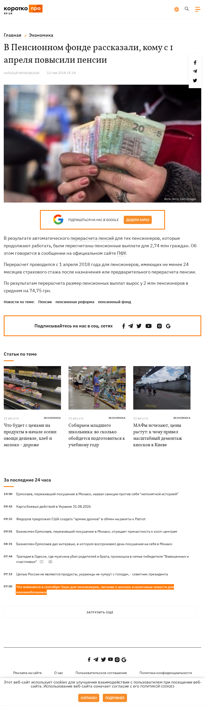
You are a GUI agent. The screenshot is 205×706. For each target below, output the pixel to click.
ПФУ (121, 253)
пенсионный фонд (114, 301)
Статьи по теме (20, 354)
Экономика (52, 418)
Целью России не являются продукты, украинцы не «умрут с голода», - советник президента (92, 574)
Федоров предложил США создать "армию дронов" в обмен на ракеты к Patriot (81, 519)
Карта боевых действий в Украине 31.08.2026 (53, 506)
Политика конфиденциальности (166, 673)
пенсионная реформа (75, 301)
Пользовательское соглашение (101, 673)
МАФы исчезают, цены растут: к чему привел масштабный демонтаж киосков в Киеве (157, 435)
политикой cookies (157, 686)
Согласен (89, 698)
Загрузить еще (100, 612)
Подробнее (114, 698)
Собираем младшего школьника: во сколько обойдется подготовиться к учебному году (96, 435)
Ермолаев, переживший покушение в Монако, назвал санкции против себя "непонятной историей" (97, 494)
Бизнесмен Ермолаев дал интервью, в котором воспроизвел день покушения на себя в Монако (94, 544)
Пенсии (45, 301)
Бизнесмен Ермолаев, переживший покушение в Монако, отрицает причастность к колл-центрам (96, 531)
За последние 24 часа (27, 480)
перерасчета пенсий (92, 238)
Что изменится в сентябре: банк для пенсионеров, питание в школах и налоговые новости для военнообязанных (95, 589)
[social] (123, 326)
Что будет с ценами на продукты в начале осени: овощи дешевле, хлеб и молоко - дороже (30, 435)
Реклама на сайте (27, 673)
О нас (58, 673)
